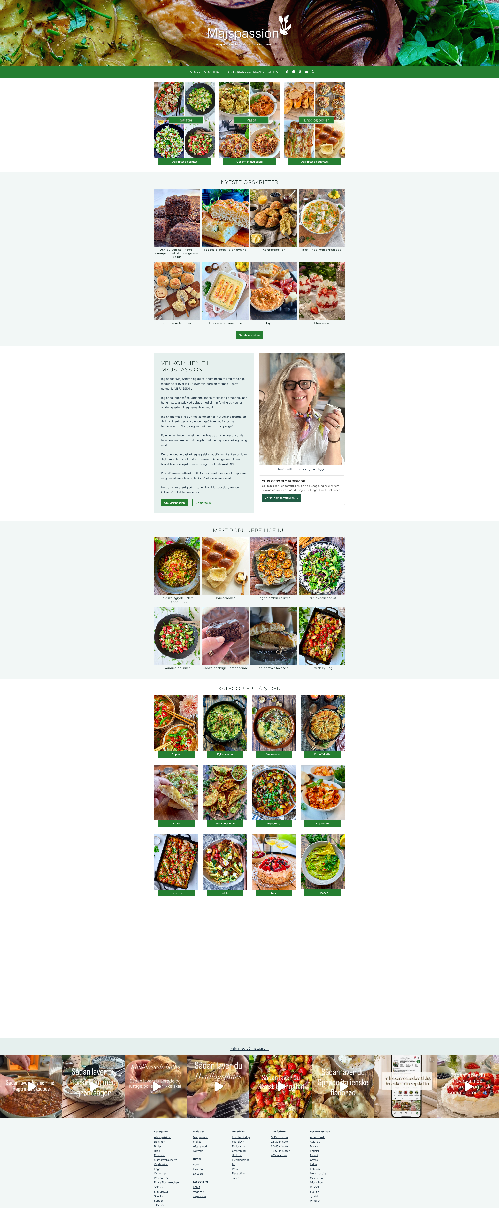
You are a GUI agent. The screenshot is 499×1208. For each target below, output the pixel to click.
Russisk (314, 1187)
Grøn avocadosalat (321, 598)
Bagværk (159, 1141)
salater (193, 161)
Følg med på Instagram (249, 1048)
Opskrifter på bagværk (314, 161)
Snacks (158, 1196)
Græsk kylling (321, 668)
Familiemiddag (241, 1137)
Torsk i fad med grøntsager (321, 249)
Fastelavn (238, 1141)
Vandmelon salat (177, 668)
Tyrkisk (314, 1196)
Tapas (235, 1178)
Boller (157, 1146)
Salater (225, 892)
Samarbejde (204, 502)
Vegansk (198, 1192)
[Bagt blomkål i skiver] (273, 566)
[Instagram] (293, 71)
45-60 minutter (280, 1151)
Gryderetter (274, 823)
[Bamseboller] (225, 566)
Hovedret (199, 1169)
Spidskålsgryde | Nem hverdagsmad (177, 599)
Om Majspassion (174, 502)
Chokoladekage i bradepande (225, 668)
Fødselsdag (239, 1146)
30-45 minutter (280, 1146)
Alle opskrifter (162, 1137)
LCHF (196, 1187)
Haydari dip (274, 323)
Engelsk (314, 1151)
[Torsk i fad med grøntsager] (322, 218)
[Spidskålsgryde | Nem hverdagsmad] (177, 566)
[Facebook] (287, 71)
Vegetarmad (273, 754)
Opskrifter (212, 71)
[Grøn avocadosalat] (322, 566)
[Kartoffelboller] (273, 218)
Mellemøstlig (318, 1173)
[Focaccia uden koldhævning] (225, 218)
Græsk (314, 1160)
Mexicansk (316, 1178)
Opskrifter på (180, 161)
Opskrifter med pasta (249, 161)
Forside (194, 71)
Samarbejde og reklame (246, 71)
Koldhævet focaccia (274, 668)
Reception (238, 1173)
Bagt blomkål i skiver (273, 598)
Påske (236, 1169)
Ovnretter (176, 892)
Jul (233, 1164)
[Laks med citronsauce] (225, 291)
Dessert (198, 1173)
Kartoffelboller (274, 249)
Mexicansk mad (225, 823)
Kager (274, 892)
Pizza (176, 823)
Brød (157, 1151)
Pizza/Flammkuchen (166, 1182)
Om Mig (273, 71)
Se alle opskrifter (249, 335)
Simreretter (161, 1191)
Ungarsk (315, 1200)
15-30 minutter (280, 1141)
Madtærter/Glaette (165, 1160)
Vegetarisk (199, 1196)
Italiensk (315, 1169)
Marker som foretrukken (281, 498)
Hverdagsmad (241, 1160)
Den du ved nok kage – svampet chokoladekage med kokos (177, 253)
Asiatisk (315, 1141)
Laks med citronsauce (225, 323)
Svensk (314, 1191)
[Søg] (313, 71)
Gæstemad (239, 1151)
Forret (197, 1164)
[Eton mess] (322, 291)
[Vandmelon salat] (177, 636)
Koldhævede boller (177, 323)
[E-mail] (306, 71)
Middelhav (316, 1182)
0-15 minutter (279, 1137)
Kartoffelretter (322, 754)
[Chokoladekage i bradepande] (225, 636)
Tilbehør (323, 892)
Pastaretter (323, 823)
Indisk (313, 1164)
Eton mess (322, 323)
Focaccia (159, 1155)
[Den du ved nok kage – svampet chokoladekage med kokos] (177, 218)
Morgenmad (200, 1137)
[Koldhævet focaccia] (273, 636)
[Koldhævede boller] (177, 291)
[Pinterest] (300, 71)
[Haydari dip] (273, 291)
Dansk (314, 1146)
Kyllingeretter (225, 754)
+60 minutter (279, 1155)
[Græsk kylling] (322, 636)
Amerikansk (317, 1137)
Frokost (197, 1141)
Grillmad (237, 1155)
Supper (176, 754)
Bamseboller (225, 598)
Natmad (198, 1151)
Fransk (314, 1155)
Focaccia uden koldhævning (225, 249)
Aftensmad (200, 1146)
